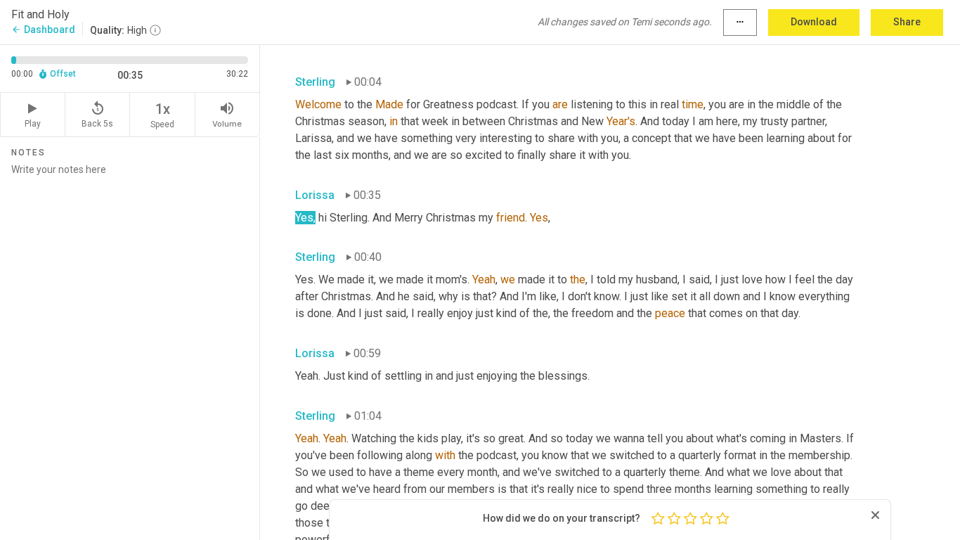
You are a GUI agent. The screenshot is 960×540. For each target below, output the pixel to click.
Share (907, 21)
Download (814, 21)
